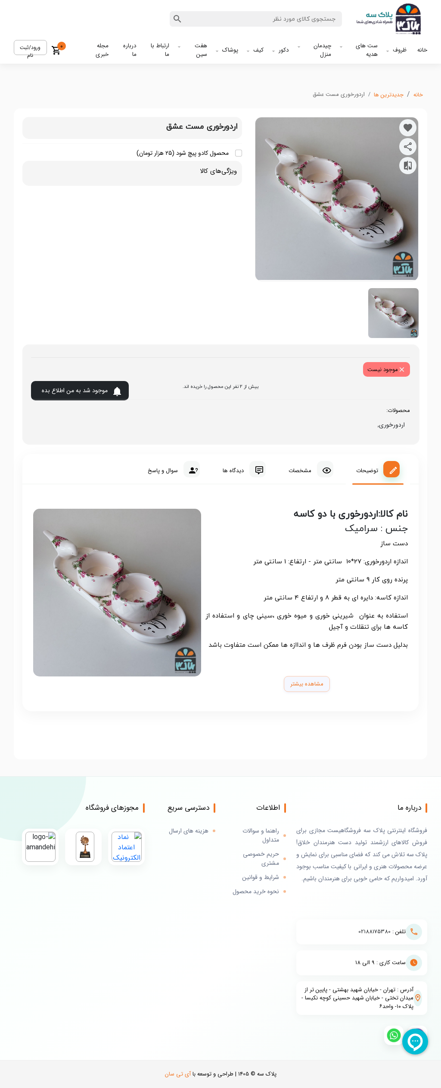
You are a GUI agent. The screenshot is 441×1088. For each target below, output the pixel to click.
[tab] (378, 469)
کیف (258, 50)
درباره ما (130, 50)
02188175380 (374, 931)
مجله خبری (102, 50)
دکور (284, 50)
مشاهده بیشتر (306, 683)
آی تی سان (178, 1074)
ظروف (400, 50)
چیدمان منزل (322, 50)
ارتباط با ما (160, 50)
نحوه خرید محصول (256, 891)
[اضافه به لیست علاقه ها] (407, 127)
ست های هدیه (367, 50)
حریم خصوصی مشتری (261, 859)
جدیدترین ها (389, 94)
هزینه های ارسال (188, 831)
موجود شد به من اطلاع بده (75, 390)
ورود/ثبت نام (30, 49)
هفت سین (201, 50)
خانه (422, 50)
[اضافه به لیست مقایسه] (407, 165)
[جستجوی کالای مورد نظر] (177, 19)
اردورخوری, (389, 425)
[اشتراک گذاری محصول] (407, 146)
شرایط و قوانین (260, 877)
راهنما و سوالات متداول (260, 836)
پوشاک (230, 50)
